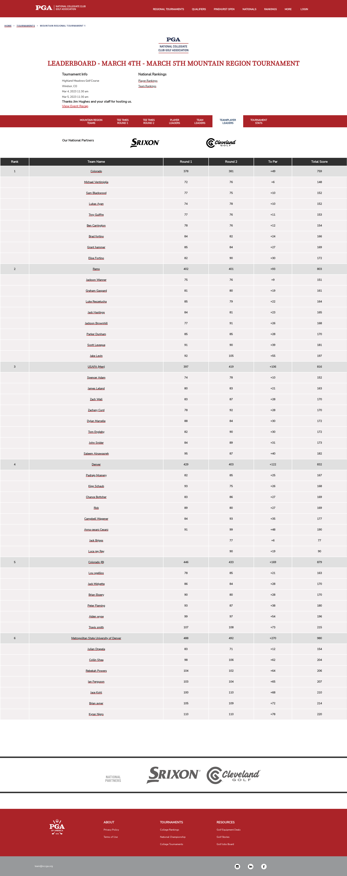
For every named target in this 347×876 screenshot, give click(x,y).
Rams (96, 269)
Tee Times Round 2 (149, 122)
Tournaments (25, 25)
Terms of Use (111, 837)
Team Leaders (199, 122)
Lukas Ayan (96, 204)
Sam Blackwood (96, 193)
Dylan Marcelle (96, 421)
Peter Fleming (96, 606)
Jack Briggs (96, 540)
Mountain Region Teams (91, 122)
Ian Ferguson (96, 682)
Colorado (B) (96, 562)
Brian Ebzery (96, 595)
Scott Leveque (96, 345)
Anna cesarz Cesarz (96, 530)
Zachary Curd (96, 410)
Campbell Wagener (96, 519)
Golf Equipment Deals (229, 829)
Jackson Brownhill (96, 323)
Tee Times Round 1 (123, 122)
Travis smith (96, 627)
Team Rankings (147, 86)
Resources (226, 822)
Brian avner (96, 703)
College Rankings (169, 829)
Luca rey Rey (96, 551)
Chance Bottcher (96, 497)
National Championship (173, 837)
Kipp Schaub (96, 486)
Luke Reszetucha (96, 301)
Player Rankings (147, 81)
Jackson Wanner (96, 280)
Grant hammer (96, 247)
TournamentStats (258, 122)
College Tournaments (171, 844)
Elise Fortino (96, 258)
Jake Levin (96, 356)
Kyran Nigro (96, 714)
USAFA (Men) (96, 367)
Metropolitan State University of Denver (96, 638)
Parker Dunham (96, 334)
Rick (96, 508)
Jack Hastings (96, 312)
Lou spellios (96, 573)
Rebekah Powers (96, 671)
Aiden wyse (96, 616)
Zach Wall (96, 399)
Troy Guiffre (96, 215)
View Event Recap (75, 106)
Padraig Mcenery (96, 475)
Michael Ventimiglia (96, 182)
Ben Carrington (96, 225)
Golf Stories (223, 837)
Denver (96, 464)
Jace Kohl (96, 692)
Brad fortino (96, 236)
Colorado (96, 171)
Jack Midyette (96, 584)
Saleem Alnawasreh (96, 453)
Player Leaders (174, 122)
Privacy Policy (111, 829)
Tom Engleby (96, 432)
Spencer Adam (96, 377)
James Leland (96, 388)
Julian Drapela (96, 649)
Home (7, 25)
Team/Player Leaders (228, 122)
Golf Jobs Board (225, 844)
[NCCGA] (57, 826)
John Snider (96, 443)
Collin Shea (96, 660)
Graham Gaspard (96, 291)
